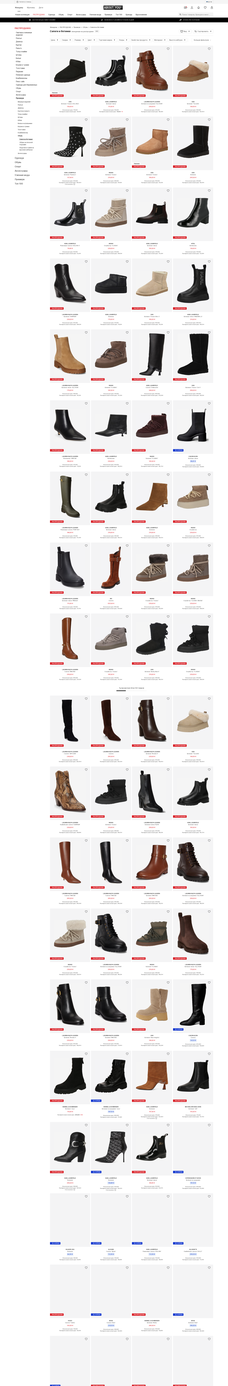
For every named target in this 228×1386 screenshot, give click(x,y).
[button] (185, 31)
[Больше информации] (70, 113)
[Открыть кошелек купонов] (185, 7)
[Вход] (191, 7)
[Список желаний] (205, 7)
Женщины (19, 8)
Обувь (85, 27)
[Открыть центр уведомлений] (198, 8)
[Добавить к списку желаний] (86, 48)
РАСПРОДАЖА (65, 27)
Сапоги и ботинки (97, 27)
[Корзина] (211, 7)
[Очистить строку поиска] (211, 14)
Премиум (77, 27)
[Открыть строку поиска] (179, 14)
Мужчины (31, 8)
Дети (41, 8)
